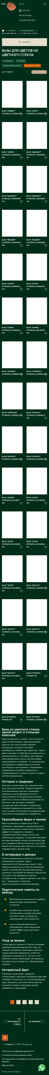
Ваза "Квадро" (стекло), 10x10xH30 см (11, 242)
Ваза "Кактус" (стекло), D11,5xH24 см (11, 632)
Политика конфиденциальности (18, 1051)
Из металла (21, 61)
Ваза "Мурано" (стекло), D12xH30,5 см (36, 415)
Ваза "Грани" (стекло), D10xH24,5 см (11, 330)
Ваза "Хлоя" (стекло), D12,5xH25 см (36, 500)
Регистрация (25, 15)
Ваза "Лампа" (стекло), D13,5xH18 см (36, 330)
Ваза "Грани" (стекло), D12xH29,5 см (11, 286)
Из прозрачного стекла (12, 65)
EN (20, 4)
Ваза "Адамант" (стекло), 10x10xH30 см (36, 154)
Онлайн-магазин (27, 20)
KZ (23, 4)
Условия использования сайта (17, 1055)
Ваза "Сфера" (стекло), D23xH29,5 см (11, 154)
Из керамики (8, 61)
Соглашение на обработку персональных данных (23, 1060)
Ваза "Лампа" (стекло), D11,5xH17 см (10, 500)
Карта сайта (8, 1065)
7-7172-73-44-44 (23, 1044)
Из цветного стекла (32, 65)
